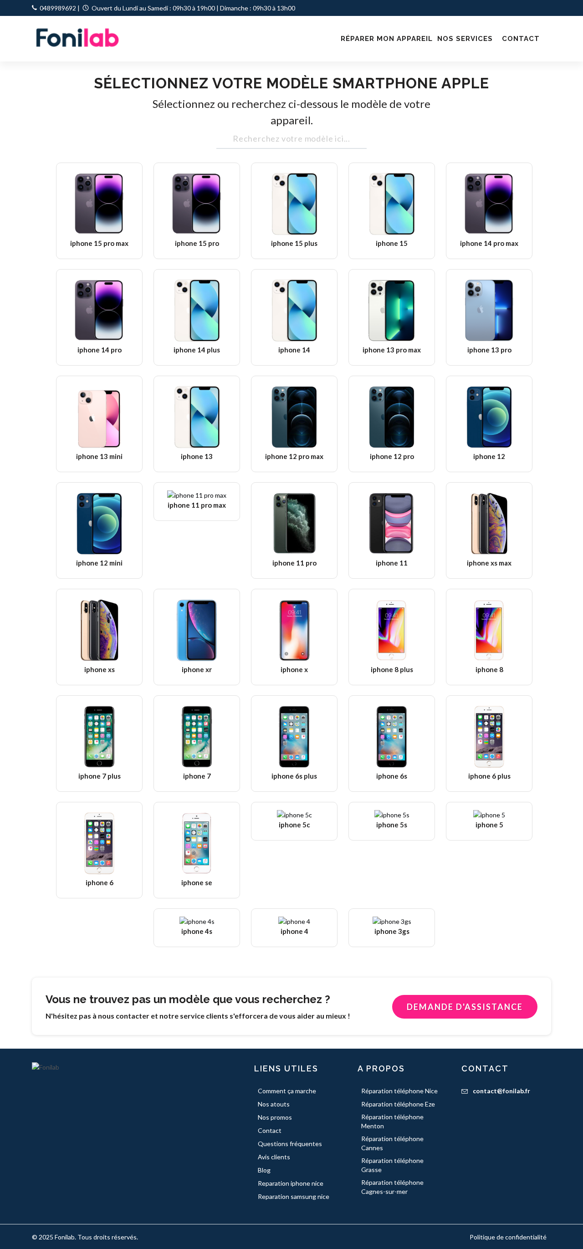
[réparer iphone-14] (294, 310)
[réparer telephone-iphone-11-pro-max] (196, 494)
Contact (269, 1130)
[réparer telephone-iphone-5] (489, 814)
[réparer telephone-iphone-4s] (196, 921)
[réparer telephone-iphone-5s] (391, 814)
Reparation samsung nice (293, 1196)
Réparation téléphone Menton (392, 1121)
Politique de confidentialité (508, 1237)
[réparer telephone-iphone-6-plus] (489, 737)
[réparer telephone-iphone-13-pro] (489, 310)
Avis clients (274, 1157)
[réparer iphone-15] (391, 204)
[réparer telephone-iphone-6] (99, 843)
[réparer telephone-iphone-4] (294, 921)
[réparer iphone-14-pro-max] (489, 204)
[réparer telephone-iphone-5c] (294, 814)
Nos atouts (274, 1104)
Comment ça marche (287, 1091)
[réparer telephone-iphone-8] (489, 630)
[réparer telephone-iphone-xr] (196, 630)
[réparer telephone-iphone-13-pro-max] (391, 310)
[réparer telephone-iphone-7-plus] (99, 737)
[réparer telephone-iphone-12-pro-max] (294, 417)
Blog (264, 1170)
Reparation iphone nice (290, 1183)
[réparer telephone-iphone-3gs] (391, 921)
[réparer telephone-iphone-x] (294, 630)
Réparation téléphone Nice (399, 1091)
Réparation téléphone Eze (398, 1104)
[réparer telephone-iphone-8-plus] (391, 630)
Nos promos (275, 1117)
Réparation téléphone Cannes (392, 1143)
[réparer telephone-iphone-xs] (99, 630)
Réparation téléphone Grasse (392, 1165)
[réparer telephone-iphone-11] (391, 523)
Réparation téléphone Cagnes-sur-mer (392, 1186)
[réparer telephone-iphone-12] (489, 417)
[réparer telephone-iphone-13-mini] (99, 417)
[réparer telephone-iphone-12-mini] (99, 523)
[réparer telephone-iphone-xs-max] (489, 523)
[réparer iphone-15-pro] (196, 204)
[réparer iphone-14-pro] (99, 310)
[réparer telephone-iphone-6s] (391, 737)
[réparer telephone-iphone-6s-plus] (294, 737)
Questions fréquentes (290, 1143)
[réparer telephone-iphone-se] (196, 843)
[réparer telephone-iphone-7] (196, 737)
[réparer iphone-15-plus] (294, 204)
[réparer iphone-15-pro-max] (99, 204)
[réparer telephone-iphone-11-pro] (294, 523)
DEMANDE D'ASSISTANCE (465, 1007)
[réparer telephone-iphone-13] (196, 417)
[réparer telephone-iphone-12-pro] (391, 417)
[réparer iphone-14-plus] (196, 310)
